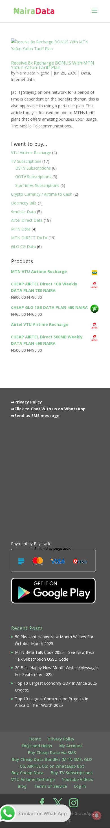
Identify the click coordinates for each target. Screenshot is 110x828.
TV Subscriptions (26, 161)
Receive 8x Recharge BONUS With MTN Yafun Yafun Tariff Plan (52, 65)
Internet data (23, 79)
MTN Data (20, 229)
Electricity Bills (24, 203)
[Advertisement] (55, 478)
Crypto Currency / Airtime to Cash (41, 194)
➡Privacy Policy (26, 402)
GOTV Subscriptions (33, 176)
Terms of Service (50, 786)
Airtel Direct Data (27, 220)
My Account (70, 745)
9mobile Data (23, 211)
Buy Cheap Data (27, 772)
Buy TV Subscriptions (72, 772)
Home (35, 739)
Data (85, 73)
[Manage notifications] (96, 815)
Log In (80, 786)
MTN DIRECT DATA (29, 237)
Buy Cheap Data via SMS (52, 752)
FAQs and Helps (37, 745)
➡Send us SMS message (35, 415)
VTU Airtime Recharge (31, 152)
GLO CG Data (23, 246)
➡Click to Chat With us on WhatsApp (48, 408)
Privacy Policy (61, 739)
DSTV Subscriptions (33, 168)
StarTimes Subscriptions (37, 185)
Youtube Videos (77, 779)
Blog (22, 786)
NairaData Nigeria (32, 73)
